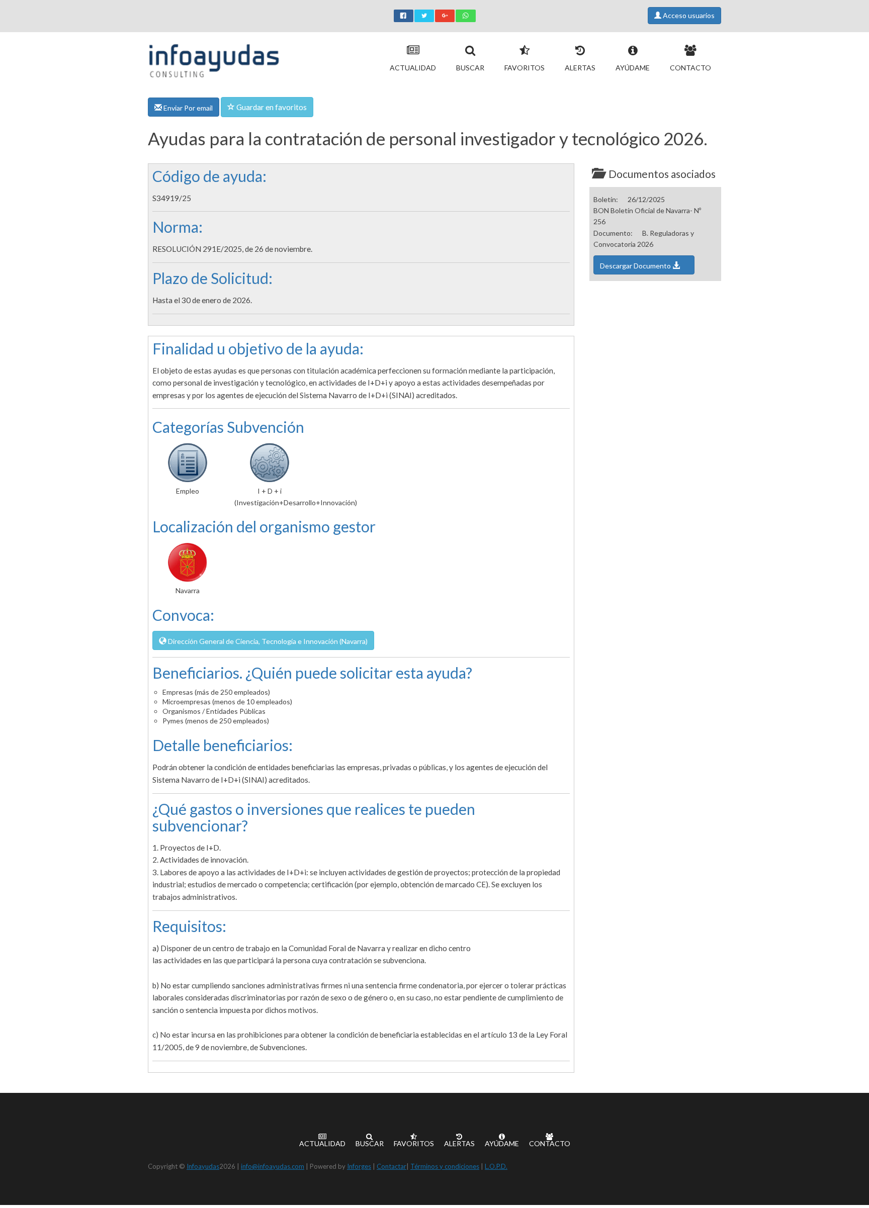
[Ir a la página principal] (214, 58)
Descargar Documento (636, 265)
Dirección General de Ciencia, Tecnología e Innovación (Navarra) (267, 641)
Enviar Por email (187, 108)
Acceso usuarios (688, 15)
